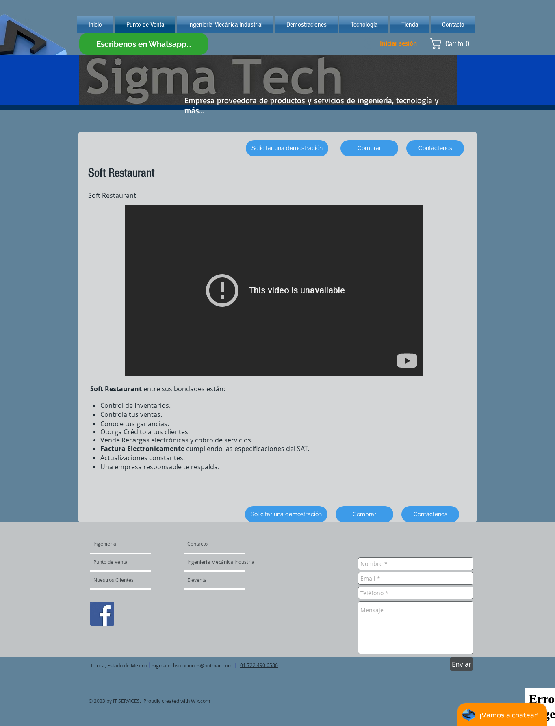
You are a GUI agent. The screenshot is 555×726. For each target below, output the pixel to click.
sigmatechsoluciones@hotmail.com (192, 665)
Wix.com (200, 701)
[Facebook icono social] (102, 614)
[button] (452, 43)
